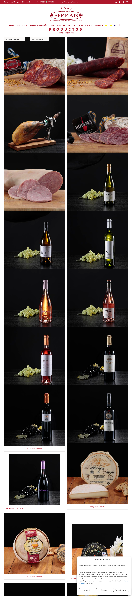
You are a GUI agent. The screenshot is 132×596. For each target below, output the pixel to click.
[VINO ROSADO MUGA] (97, 299)
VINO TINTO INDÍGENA (14, 508)
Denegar (104, 590)
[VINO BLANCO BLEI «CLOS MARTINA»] (34, 241)
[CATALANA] (34, 183)
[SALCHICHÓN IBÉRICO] (97, 125)
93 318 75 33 (41, 2)
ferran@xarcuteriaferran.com (69, 2)
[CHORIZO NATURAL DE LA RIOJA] (97, 67)
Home (60, 32)
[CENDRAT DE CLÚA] (97, 549)
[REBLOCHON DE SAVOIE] (97, 473)
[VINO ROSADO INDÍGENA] (34, 299)
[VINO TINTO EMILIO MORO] (97, 415)
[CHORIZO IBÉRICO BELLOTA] (34, 67)
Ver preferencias (120, 590)
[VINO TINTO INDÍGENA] (34, 479)
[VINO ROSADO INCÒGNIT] (34, 357)
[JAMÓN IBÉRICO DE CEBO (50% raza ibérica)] (34, 125)
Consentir (87, 590)
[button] (119, 25)
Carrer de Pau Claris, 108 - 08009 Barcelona (18, 2)
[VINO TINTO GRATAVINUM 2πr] (34, 415)
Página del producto (35, 449)
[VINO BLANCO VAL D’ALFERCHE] (97, 241)
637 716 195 (51, 2)
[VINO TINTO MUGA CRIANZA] (97, 357)
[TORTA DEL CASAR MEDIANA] (34, 543)
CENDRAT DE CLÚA (76, 578)
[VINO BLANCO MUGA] (97, 183)
